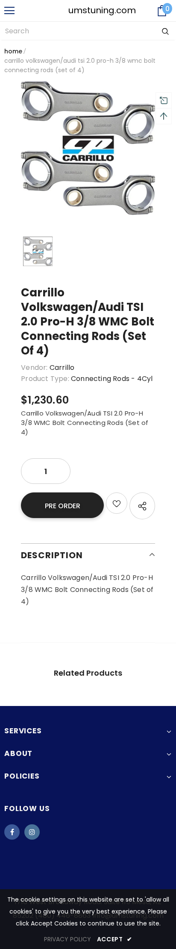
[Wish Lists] (116, 503)
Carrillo (62, 367)
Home (13, 51)
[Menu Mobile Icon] (9, 11)
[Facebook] (12, 832)
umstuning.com (88, 10)
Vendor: (34, 367)
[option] (88, 148)
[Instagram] (32, 832)
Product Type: (45, 379)
